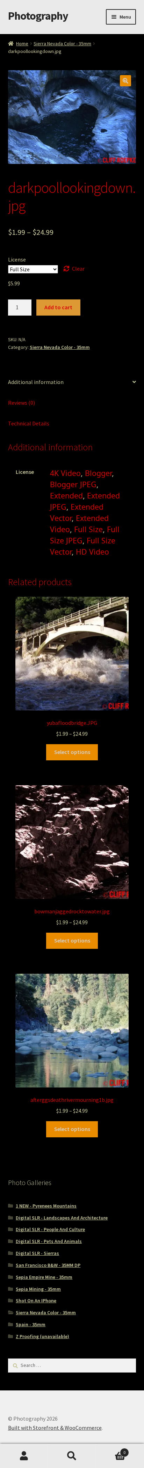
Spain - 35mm (30, 1324)
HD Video (92, 552)
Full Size (88, 529)
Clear (78, 268)
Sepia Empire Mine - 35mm (44, 1277)
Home (22, 43)
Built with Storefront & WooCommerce (55, 1427)
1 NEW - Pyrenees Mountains (46, 1206)
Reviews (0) (21, 402)
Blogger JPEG (73, 484)
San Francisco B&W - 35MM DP (48, 1265)
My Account (24, 1456)
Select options (72, 751)
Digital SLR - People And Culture (50, 1229)
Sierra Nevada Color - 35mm (62, 43)
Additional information (36, 381)
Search (72, 1456)
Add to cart (58, 307)
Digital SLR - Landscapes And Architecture (62, 1218)
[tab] (72, 382)
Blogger (98, 473)
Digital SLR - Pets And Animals (49, 1241)
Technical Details (28, 423)
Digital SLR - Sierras (37, 1253)
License (17, 259)
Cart (111, 1450)
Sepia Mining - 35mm (38, 1289)
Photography (38, 16)
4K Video (65, 473)
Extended (66, 495)
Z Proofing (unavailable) (42, 1336)
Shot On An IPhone (36, 1300)
